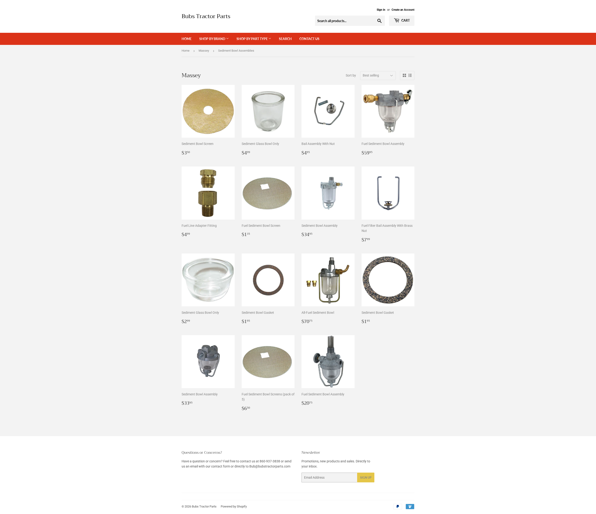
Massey (204, 50)
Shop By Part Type (252, 39)
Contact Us (309, 39)
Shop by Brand (212, 39)
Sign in (381, 9)
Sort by (351, 75)
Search (285, 39)
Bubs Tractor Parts (206, 16)
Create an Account (403, 9)
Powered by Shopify (234, 506)
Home (187, 39)
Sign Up (365, 477)
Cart (405, 20)
